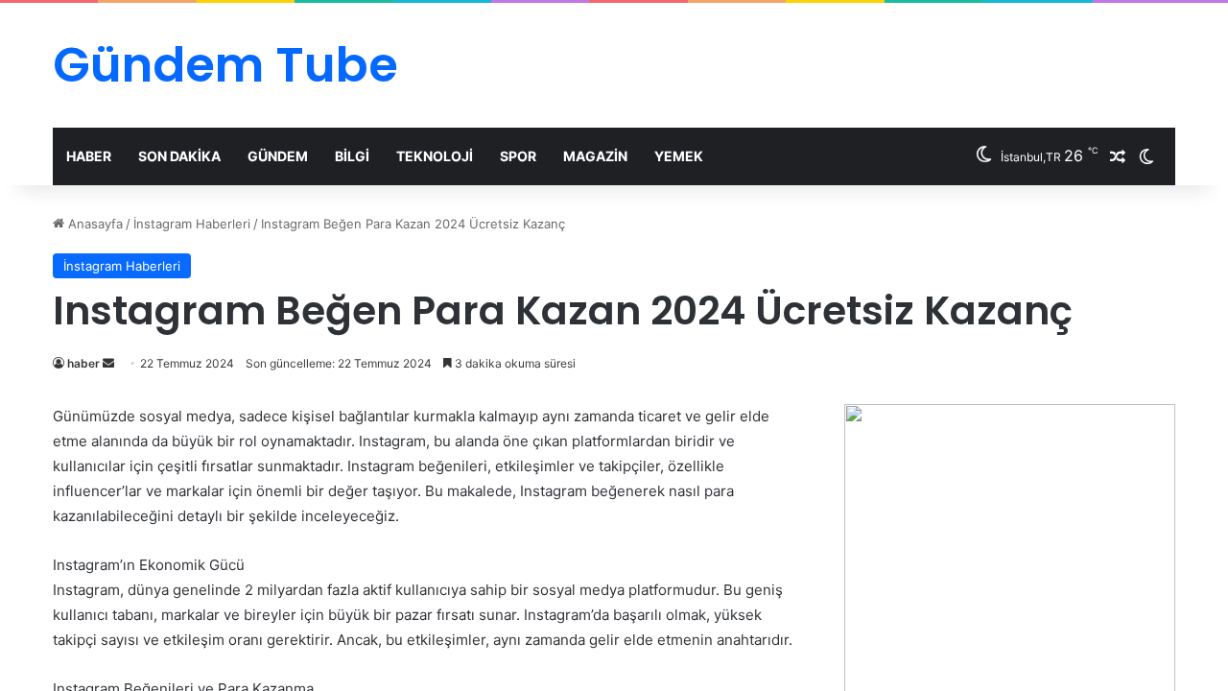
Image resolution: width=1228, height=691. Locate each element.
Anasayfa (93, 223)
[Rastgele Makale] (1117, 156)
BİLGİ (352, 156)
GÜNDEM (278, 156)
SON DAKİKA (179, 156)
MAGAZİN (595, 156)
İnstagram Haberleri (191, 223)
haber (83, 363)
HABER (88, 156)
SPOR (518, 156)
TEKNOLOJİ (434, 156)
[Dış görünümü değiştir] (1146, 156)
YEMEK (678, 156)
